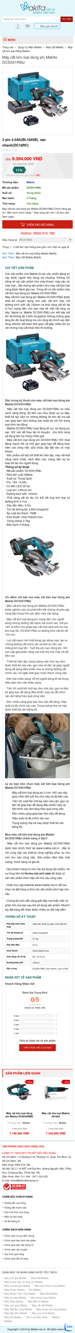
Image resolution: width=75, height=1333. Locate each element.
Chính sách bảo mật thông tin (19, 1245)
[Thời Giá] (37, 7)
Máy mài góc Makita (15, 1278)
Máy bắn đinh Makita (15, 1313)
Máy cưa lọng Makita (15, 1305)
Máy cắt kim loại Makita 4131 (56, 1114)
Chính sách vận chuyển (15, 1249)
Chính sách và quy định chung (19, 1235)
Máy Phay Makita (13, 1301)
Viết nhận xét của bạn (38, 1047)
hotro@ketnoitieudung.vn (24, 1180)
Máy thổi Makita (39, 1278)
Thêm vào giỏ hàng (40, 224)
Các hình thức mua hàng (16, 1212)
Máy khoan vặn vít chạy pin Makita (23, 1282)
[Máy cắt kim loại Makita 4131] (55, 1092)
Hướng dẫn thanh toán (15, 1207)
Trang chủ (7, 47)
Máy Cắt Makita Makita (28, 257)
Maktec (8, 1321)
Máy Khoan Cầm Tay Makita (20, 1293)
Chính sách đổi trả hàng (16, 1258)
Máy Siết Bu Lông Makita (18, 1309)
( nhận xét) (34, 1007)
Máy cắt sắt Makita (42, 1305)
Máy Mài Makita (49, 1293)
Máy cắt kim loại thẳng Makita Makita (36, 253)
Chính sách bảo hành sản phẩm (20, 1240)
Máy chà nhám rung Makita (50, 1285)
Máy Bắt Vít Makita (38, 1301)
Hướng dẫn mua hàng (15, 1202)
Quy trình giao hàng (14, 1254)
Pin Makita (35, 1289)
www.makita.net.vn (47, 848)
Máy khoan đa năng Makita (51, 1309)
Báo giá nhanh (49, 26)
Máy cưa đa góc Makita (17, 1285)
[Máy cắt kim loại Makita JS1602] (19, 1092)
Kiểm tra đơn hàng (13, 1216)
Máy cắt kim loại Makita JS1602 (19, 1114)
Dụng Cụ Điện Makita (30, 47)
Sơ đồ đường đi (12, 1221)
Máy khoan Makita (14, 1289)
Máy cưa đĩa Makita (15, 1297)
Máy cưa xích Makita (43, 1313)
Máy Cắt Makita (54, 47)
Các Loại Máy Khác (37, 1317)
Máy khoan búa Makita (43, 1297)
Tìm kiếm (67, 19)
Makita (31, 182)
